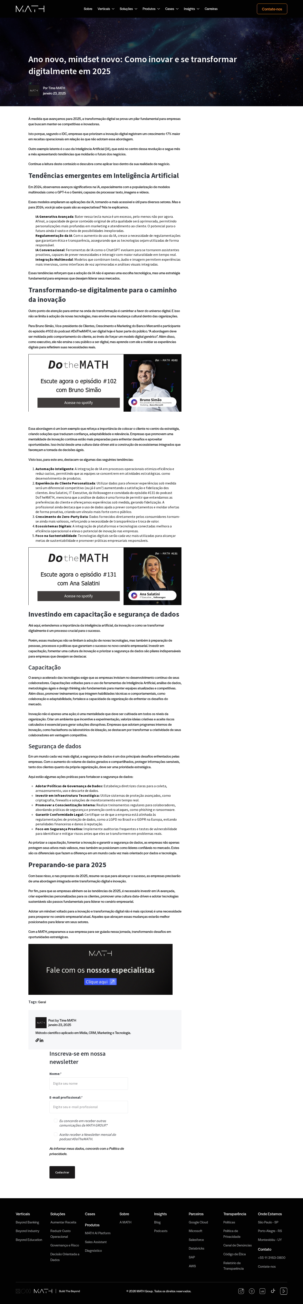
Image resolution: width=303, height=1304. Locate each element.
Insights (189, 9)
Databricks (196, 1248)
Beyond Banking (27, 1222)
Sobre (88, 9)
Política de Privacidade (231, 1233)
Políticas (229, 1222)
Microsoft (195, 1230)
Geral (42, 1001)
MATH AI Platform (97, 1233)
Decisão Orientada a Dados (64, 1257)
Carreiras (211, 9)
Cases (169, 9)
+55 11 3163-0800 (271, 1257)
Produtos (149, 9)
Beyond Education (29, 1239)
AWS (192, 1265)
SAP (192, 1257)
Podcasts (160, 1230)
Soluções (126, 9)
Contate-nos (272, 9)
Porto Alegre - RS (270, 1230)
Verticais (104, 9)
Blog (157, 1222)
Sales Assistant (96, 1241)
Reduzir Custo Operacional (60, 1233)
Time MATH (56, 87)
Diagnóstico (93, 1250)
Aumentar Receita (63, 1222)
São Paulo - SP (268, 1222)
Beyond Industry (27, 1230)
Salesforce (196, 1239)
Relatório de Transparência (233, 1265)
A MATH (125, 1222)
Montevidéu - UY (270, 1239)
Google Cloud (198, 1222)
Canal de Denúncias (237, 1245)
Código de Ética (234, 1254)
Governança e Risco (64, 1245)
